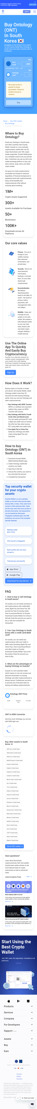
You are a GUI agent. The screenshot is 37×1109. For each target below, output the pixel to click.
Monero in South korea (13, 817)
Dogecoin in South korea (13, 772)
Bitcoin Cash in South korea (14, 779)
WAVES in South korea (13, 821)
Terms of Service (8, 1097)
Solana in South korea (12, 791)
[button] (34, 11)
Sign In (27, 11)
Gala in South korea (12, 836)
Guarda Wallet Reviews (19, 1076)
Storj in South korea (12, 825)
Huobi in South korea (12, 764)
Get (30, 70)
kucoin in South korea (12, 798)
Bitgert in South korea (12, 840)
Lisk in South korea (12, 829)
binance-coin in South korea (14, 810)
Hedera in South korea (13, 768)
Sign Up (10, 372)
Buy (18, 102)
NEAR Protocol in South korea (15, 760)
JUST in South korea (12, 833)
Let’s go (18, 963)
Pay (29, 60)
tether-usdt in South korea (13, 813)
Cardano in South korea (13, 775)
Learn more (32, 4)
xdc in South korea (12, 783)
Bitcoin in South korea (12, 806)
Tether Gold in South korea (14, 753)
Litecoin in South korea (13, 794)
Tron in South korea (12, 787)
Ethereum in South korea (13, 802)
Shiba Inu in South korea (13, 756)
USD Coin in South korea (13, 749)
